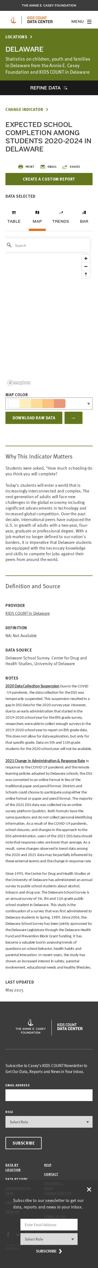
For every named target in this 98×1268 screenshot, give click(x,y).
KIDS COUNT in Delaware (27, 613)
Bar (84, 221)
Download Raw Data (34, 418)
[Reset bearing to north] (86, 274)
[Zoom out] (86, 266)
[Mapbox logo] (19, 383)
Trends (60, 221)
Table (13, 221)
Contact (51, 1174)
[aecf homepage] (13, 20)
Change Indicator (24, 109)
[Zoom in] (86, 258)
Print (30, 167)
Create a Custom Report (49, 179)
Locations (16, 37)
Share (75, 167)
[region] (49, 311)
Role (9, 1112)
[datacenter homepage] (40, 20)
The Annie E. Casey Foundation (49, 5)
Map (37, 221)
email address (17, 1085)
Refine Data (45, 88)
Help (47, 1165)
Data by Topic (16, 1179)
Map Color (16, 395)
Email (52, 167)
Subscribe (24, 1143)
